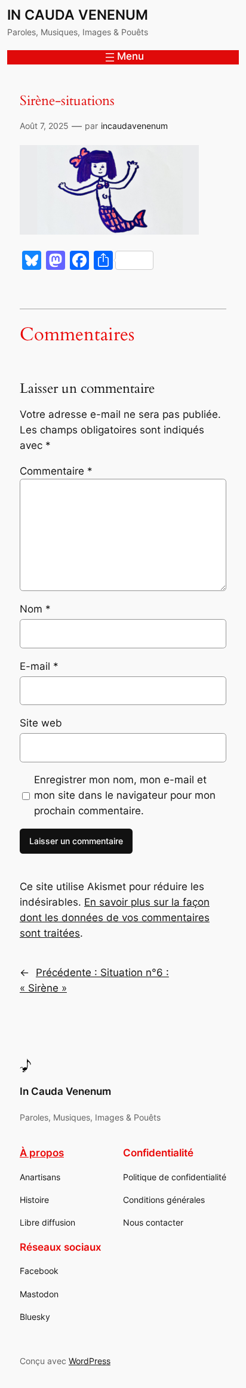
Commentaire (56, 471)
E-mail (39, 666)
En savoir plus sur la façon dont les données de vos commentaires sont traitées (115, 917)
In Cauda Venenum (77, 15)
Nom (35, 609)
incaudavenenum (134, 126)
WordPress (89, 1361)
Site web (41, 723)
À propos (42, 1153)
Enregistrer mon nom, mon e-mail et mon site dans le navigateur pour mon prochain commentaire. (125, 795)
